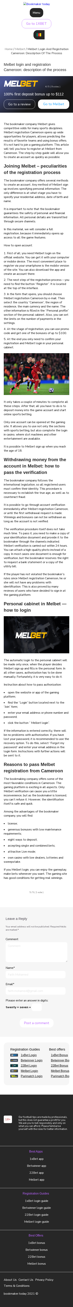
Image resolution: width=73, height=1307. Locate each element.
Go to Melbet (53, 104)
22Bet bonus (36, 1257)
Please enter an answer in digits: (27, 1000)
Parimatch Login (31, 1076)
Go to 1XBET (36, 23)
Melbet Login (29, 1070)
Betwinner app (36, 1166)
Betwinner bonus (36, 1250)
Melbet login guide (36, 1222)
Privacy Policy (44, 1280)
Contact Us (26, 1280)
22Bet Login (29, 1065)
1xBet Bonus (59, 1055)
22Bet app (36, 1173)
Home (9, 49)
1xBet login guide (36, 1201)
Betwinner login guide (36, 1208)
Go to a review (19, 104)
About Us (10, 1280)
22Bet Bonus (59, 1065)
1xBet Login (29, 1055)
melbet (20, 49)
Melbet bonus (36, 1264)
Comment (12, 939)
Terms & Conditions (17, 1286)
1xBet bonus (36, 1243)
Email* (10, 984)
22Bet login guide (36, 1215)
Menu (36, 13)
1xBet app (37, 1159)
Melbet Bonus (60, 1070)
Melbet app (36, 1180)
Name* (10, 968)
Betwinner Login (31, 1060)
